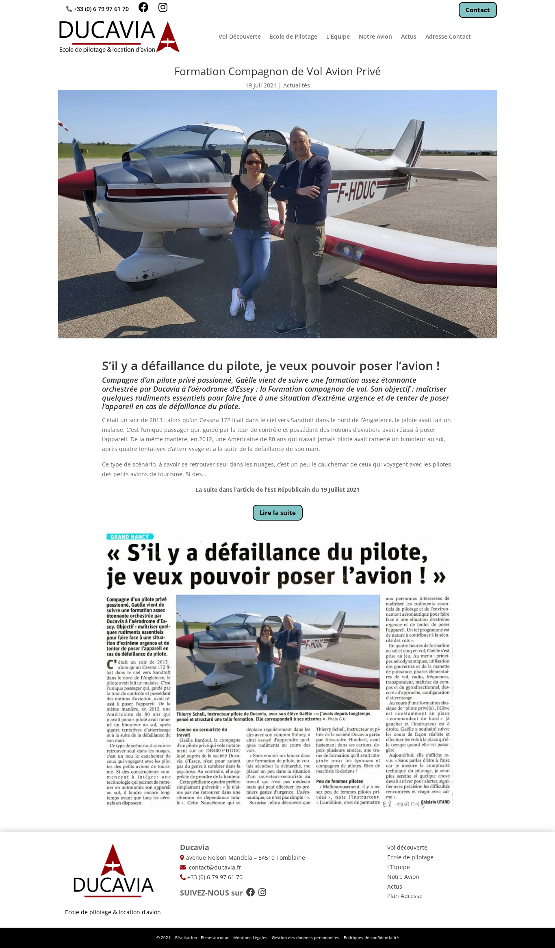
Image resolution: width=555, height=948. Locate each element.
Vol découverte (407, 847)
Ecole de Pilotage (293, 36)
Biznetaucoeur (215, 937)
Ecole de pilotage (410, 857)
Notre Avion (375, 36)
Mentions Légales (250, 937)
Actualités (296, 85)
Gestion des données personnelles (305, 937)
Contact (478, 10)
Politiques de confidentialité (371, 937)
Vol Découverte (240, 36)
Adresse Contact (448, 36)
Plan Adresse (405, 896)
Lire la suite (278, 512)
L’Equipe (338, 36)
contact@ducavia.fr (214, 867)
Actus (408, 36)
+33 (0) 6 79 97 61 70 (101, 9)
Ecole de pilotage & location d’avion (113, 912)
